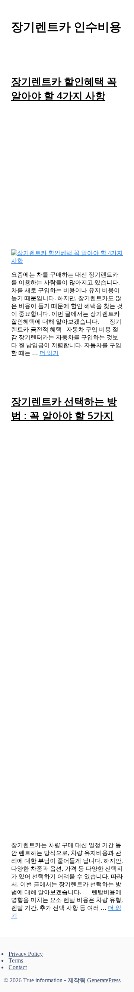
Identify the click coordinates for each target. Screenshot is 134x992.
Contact (18, 967)
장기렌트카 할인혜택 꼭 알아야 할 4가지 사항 (64, 88)
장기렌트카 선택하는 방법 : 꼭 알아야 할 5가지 (64, 408)
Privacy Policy (26, 954)
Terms (16, 960)
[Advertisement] (67, 178)
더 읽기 (49, 353)
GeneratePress (104, 980)
